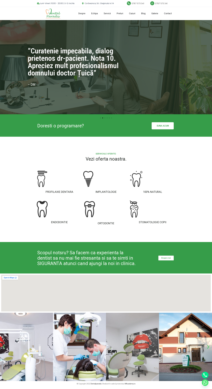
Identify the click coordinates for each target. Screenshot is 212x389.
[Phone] (205, 375)
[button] (138, 170)
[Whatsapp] (205, 382)
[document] (106, 194)
